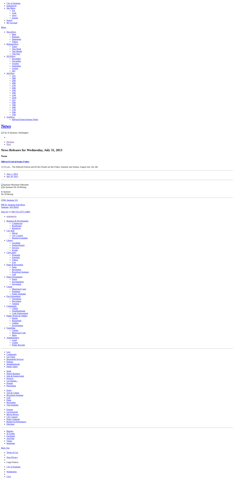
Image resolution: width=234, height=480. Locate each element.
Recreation (16, 269)
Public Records (18, 345)
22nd (14, 97)
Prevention (16, 284)
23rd (14, 95)
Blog (14, 34)
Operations (16, 299)
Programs (16, 255)
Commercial (17, 223)
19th (14, 105)
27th (14, 85)
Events (15, 250)
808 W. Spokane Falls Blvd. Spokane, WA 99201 (13, 206)
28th (14, 83)
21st (13, 100)
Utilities (15, 323)
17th (14, 110)
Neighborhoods (18, 311)
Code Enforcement (20, 313)
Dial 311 (4, 212)
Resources (16, 228)
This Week (16, 49)
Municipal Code (19, 333)
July (13, 71)
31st (13, 76)
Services (15, 248)
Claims (15, 342)
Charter (15, 330)
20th (14, 102)
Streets (15, 318)
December (16, 59)
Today (14, 46)
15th (14, 114)
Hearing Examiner (20, 238)
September (16, 66)
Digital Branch (18, 245)
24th (14, 93)
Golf (14, 274)
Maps (14, 335)
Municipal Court (19, 289)
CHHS (15, 308)
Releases (15, 37)
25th (14, 90)
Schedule (16, 257)
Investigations (18, 282)
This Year (16, 54)
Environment (17, 325)
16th (14, 112)
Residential (16, 226)
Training (15, 303)
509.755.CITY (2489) (20, 212)
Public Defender (19, 294)
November (16, 61)
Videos (15, 42)
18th (14, 107)
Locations (16, 243)
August (15, 68)
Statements (16, 39)
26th (14, 88)
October (15, 63)
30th (14, 78)
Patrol (14, 279)
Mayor (15, 233)
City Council (17, 235)
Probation (16, 291)
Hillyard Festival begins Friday (25, 119)
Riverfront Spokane (20, 272)
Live (14, 262)
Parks (14, 267)
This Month (17, 51)
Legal (14, 340)
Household (16, 321)
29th (14, 80)
